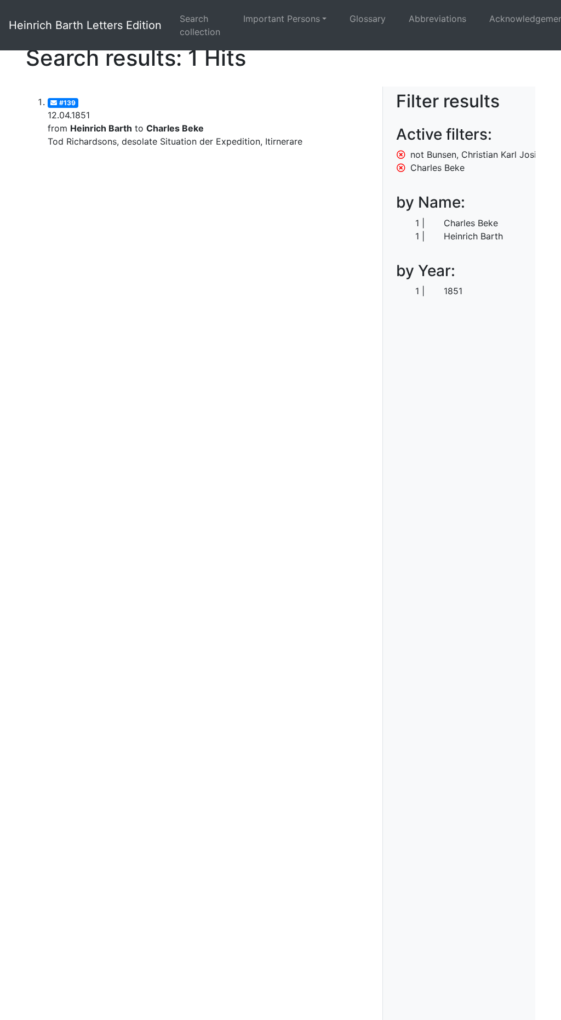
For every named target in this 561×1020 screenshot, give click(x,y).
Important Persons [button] (281, 18)
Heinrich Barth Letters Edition (85, 25)
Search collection (200, 25)
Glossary (368, 18)
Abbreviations (437, 18)
